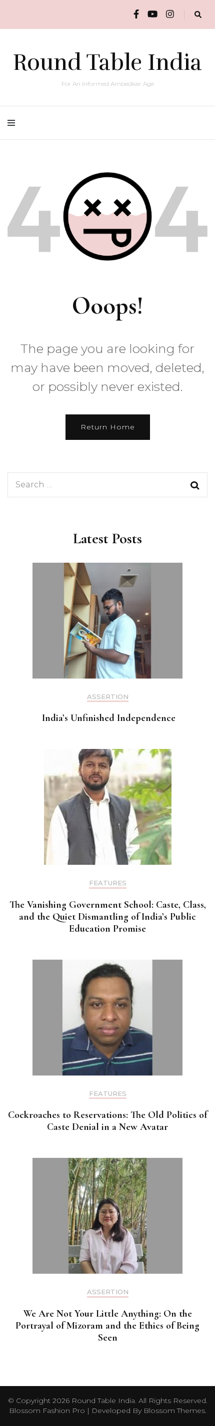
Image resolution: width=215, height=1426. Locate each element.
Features (107, 883)
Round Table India (107, 62)
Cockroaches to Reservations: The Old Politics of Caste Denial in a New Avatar (107, 1121)
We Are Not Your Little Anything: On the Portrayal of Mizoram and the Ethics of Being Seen (108, 1326)
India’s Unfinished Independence (108, 718)
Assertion (107, 697)
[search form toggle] (198, 14)
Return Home (107, 426)
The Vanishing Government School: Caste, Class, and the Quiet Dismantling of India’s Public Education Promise (108, 917)
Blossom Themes (174, 1410)
